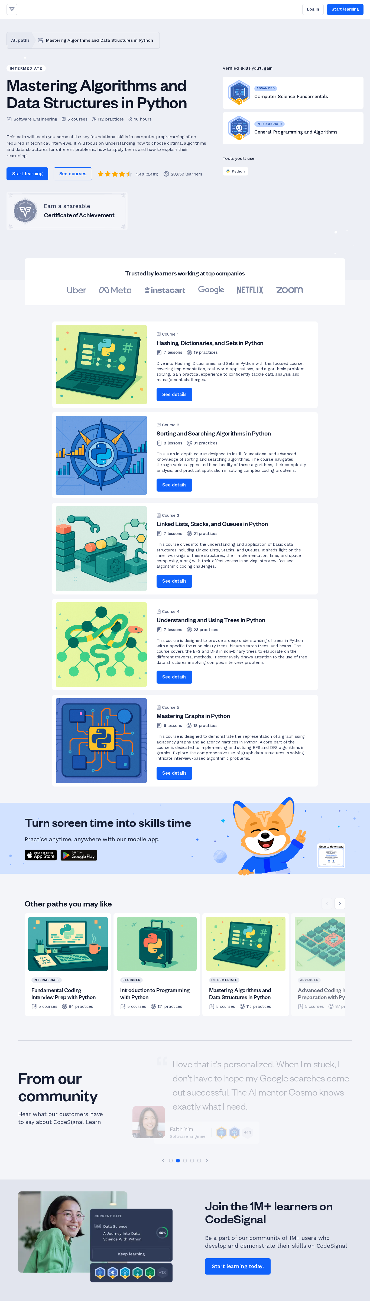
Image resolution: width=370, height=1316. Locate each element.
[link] (12, 9)
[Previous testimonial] (163, 1160)
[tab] (171, 1160)
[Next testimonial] (207, 1160)
